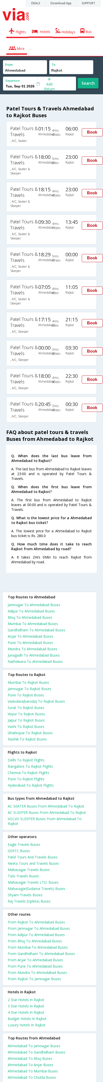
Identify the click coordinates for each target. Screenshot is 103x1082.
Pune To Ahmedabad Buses (30, 642)
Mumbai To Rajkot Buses (28, 682)
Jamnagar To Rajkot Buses (29, 688)
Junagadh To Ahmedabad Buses (34, 655)
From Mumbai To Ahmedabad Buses (38, 947)
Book (92, 132)
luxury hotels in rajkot (27, 1025)
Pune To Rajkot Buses (26, 695)
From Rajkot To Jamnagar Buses (34, 978)
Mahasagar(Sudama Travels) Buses (36, 888)
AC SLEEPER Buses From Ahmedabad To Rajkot (47, 812)
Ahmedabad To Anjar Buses (30, 1064)
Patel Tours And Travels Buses (33, 857)
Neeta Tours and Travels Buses (33, 863)
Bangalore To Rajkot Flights (30, 766)
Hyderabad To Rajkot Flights (31, 785)
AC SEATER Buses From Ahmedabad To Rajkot (46, 806)
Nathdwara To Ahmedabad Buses (35, 661)
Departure (13, 80)
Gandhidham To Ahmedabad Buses (36, 630)
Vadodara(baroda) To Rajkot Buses (36, 701)
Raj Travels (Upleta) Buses (29, 901)
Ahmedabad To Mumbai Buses (33, 1071)
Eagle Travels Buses (24, 844)
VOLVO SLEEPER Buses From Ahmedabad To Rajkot (45, 821)
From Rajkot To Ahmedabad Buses (36, 922)
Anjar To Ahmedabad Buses (30, 636)
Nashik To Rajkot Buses (27, 739)
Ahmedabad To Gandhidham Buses (36, 1052)
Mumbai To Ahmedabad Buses (33, 623)
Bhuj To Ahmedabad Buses (30, 617)
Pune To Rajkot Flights (26, 779)
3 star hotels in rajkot (26, 1006)
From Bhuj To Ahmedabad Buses (35, 941)
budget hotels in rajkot (27, 1018)
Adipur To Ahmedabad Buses (31, 611)
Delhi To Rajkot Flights (26, 760)
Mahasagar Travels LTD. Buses (33, 882)
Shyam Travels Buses (25, 894)
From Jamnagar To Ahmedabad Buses (39, 928)
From (9, 65)
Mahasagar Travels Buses (29, 869)
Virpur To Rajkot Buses (26, 714)
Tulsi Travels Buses (23, 876)
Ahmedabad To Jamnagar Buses (34, 1045)
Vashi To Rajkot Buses (26, 726)
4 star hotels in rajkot (26, 1012)
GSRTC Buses (19, 850)
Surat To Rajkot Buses (26, 707)
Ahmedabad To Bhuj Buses (30, 1058)
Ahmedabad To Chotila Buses (32, 1077)
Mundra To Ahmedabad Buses (32, 648)
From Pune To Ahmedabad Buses (35, 966)
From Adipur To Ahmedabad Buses (36, 934)
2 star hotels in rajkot (26, 999)
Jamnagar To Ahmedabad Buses (34, 604)
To (54, 65)
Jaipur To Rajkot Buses (26, 720)
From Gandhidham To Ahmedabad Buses (41, 953)
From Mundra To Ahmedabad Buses (37, 972)
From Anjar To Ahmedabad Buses (35, 959)
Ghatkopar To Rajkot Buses (30, 732)
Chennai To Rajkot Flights (28, 772)
